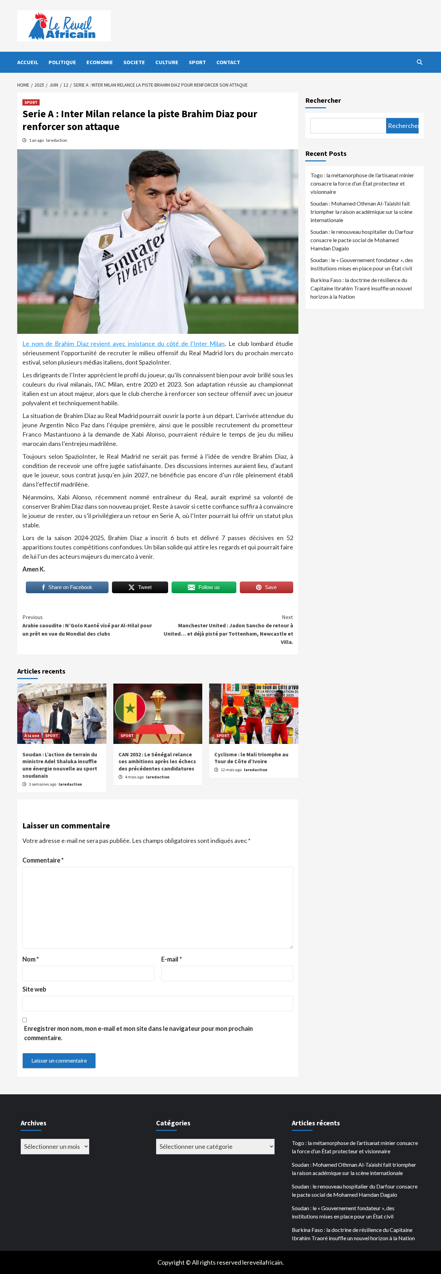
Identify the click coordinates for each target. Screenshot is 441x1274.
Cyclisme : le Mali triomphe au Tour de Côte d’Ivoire (251, 758)
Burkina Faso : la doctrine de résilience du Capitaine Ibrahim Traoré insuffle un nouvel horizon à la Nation (361, 288)
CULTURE (166, 62)
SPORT (197, 62)
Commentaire (43, 860)
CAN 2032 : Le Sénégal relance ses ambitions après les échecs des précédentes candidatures (157, 761)
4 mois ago (134, 776)
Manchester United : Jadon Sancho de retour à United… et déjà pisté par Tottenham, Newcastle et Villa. (228, 629)
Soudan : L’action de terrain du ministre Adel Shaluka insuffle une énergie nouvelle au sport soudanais (59, 765)
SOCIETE (134, 62)
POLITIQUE (62, 62)
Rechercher (323, 100)
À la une (31, 735)
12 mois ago (231, 769)
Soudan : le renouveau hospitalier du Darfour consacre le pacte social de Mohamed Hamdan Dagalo (362, 239)
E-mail (171, 959)
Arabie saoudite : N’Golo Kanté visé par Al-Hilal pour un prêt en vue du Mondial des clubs (87, 625)
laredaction (56, 140)
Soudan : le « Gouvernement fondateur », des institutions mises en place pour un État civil (361, 264)
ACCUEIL (27, 62)
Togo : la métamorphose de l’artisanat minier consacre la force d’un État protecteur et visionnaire (362, 183)
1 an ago (36, 140)
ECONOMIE (99, 62)
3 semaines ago (43, 784)
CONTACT (228, 62)
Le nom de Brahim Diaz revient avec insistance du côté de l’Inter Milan (123, 343)
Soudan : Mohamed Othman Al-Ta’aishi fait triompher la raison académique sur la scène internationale (361, 211)
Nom (30, 959)
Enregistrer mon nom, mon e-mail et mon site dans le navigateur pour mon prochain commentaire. (138, 1033)
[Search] (419, 62)
